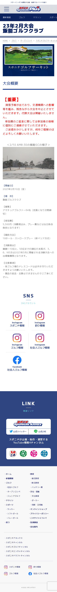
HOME (5, 40)
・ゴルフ (7, 483)
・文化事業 (34, 496)
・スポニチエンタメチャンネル (17, 551)
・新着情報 (8, 478)
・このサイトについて (37, 518)
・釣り (7, 522)
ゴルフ (22, 17)
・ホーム (7, 474)
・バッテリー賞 (36, 487)
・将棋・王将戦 (36, 505)
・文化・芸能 (34, 491)
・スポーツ (8, 505)
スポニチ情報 (14, 567)
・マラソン (8, 500)
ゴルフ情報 (13, 573)
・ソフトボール (12, 513)
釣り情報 (37, 567)
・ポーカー (34, 500)
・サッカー (10, 509)
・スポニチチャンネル (13, 542)
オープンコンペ (26, 40)
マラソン (37, 17)
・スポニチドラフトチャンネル (17, 555)
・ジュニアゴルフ (13, 496)
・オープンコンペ (13, 491)
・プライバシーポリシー (38, 513)
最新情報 (7, 17)
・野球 (31, 474)
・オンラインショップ (37, 509)
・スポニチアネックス (13, 538)
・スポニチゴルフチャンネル (16, 547)
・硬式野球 (34, 478)
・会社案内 (33, 527)
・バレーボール (12, 518)
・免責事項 (33, 522)
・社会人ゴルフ (12, 487)
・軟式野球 (34, 483)
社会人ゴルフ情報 (40, 573)
